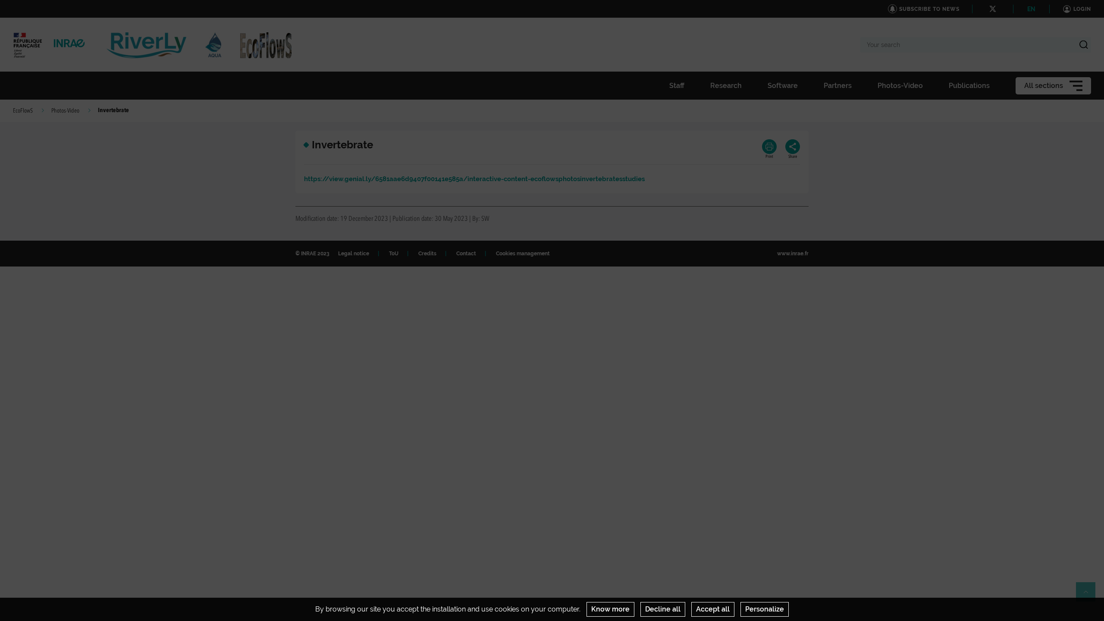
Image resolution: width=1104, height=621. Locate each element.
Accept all (713, 609)
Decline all (663, 609)
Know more (610, 609)
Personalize (764, 609)
